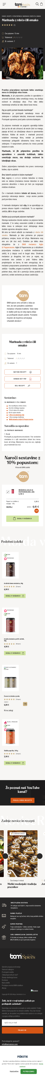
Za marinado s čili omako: (15, 402)
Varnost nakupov (8, 969)
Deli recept (20, 386)
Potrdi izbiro (28, 1071)
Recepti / (9, 16)
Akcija (4, 988)
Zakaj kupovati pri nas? (10, 975)
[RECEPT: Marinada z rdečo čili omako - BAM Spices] (22, 5)
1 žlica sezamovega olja (16, 415)
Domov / (4, 16)
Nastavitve (14, 1071)
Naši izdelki (6, 983)
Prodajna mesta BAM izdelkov (12, 985)
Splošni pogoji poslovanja (11, 967)
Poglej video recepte (22, 800)
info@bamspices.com (10, 1044)
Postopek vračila (8, 972)
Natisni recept (20, 372)
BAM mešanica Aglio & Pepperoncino (21, 419)
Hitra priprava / (17, 16)
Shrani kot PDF (20, 379)
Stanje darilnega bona (9, 977)
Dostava (5, 980)
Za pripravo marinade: (13, 430)
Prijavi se (22, 1030)
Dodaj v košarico (24, 518)
